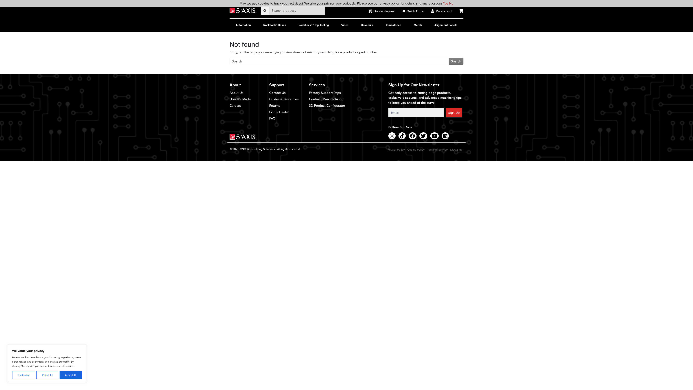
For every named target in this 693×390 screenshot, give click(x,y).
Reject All (47, 375)
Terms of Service (437, 149)
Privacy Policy (396, 149)
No (451, 3)
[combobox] (297, 10)
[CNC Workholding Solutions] (243, 11)
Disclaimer (456, 149)
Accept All (70, 375)
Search (456, 61)
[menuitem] (384, 11)
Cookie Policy (416, 149)
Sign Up (454, 112)
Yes (445, 3)
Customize (24, 375)
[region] (47, 364)
